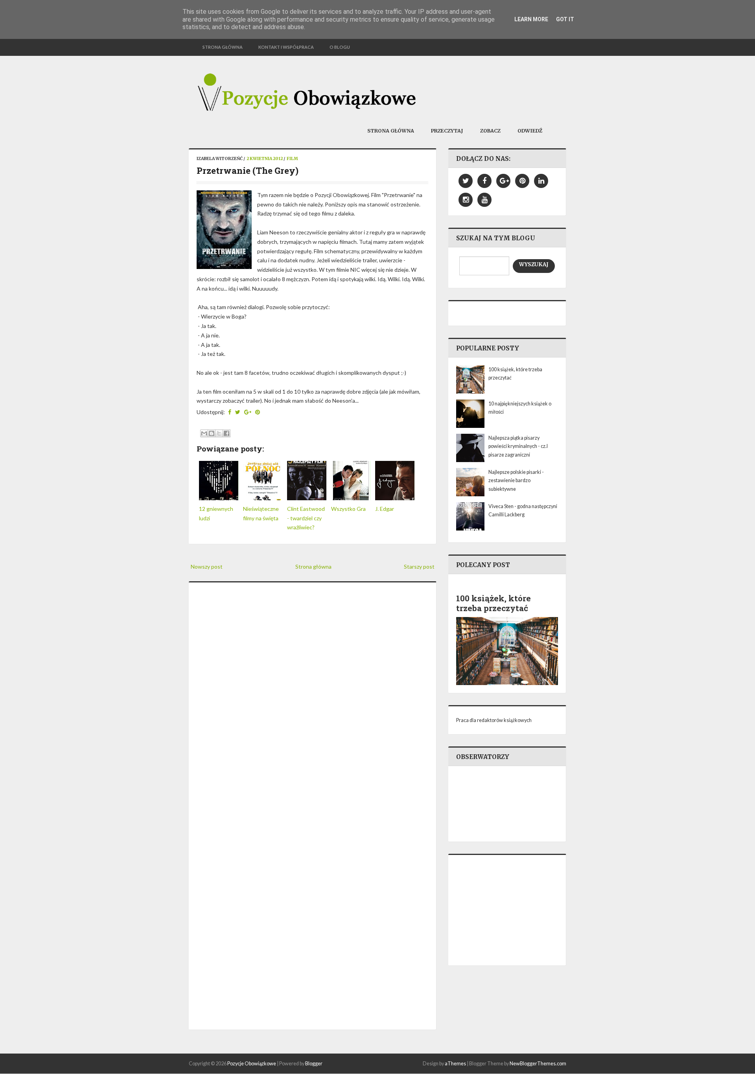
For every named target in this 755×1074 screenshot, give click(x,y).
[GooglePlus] (503, 181)
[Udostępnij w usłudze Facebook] (226, 433)
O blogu (340, 47)
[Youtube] (484, 200)
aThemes (455, 1064)
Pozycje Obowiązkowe (251, 1064)
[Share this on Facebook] (229, 412)
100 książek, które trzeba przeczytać (493, 603)
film (292, 158)
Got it (565, 19)
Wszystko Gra (348, 508)
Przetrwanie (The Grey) (247, 170)
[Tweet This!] (237, 412)
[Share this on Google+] (247, 412)
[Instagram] (466, 200)
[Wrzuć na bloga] (211, 433)
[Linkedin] (541, 181)
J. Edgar (384, 508)
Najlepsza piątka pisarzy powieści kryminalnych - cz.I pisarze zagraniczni (518, 446)
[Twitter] (466, 181)
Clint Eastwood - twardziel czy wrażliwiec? (306, 518)
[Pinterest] (522, 181)
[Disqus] (312, 698)
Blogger (313, 1064)
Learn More (531, 19)
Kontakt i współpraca (286, 47)
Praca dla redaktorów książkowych (494, 720)
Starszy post (419, 566)
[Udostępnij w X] (219, 433)
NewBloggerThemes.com (538, 1064)
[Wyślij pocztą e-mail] (204, 433)
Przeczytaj (447, 131)
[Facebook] (484, 181)
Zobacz (490, 131)
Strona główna (223, 47)
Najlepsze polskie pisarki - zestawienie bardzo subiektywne (516, 480)
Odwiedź (529, 131)
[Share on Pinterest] (257, 412)
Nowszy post (207, 566)
